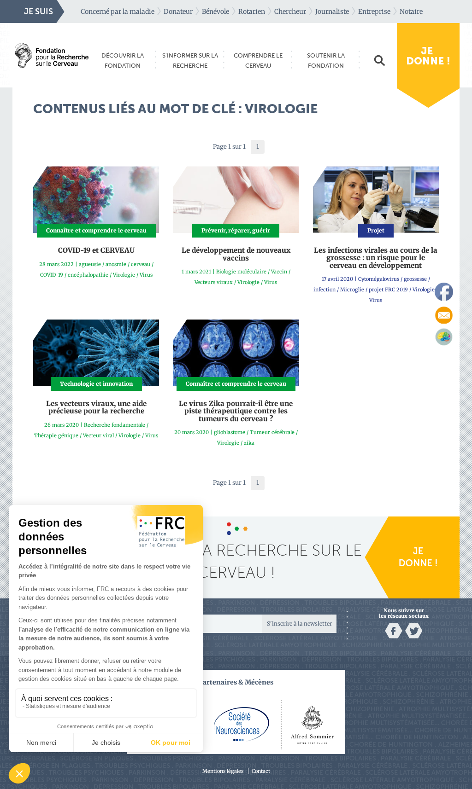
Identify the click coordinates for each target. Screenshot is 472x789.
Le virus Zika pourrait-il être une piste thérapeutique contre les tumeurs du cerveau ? (236, 411)
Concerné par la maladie (117, 11)
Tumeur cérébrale (272, 432)
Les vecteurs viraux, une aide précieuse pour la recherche (96, 407)
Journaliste (332, 11)
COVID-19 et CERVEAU (96, 250)
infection (324, 289)
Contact (261, 771)
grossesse (415, 279)
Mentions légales (222, 771)
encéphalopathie (88, 275)
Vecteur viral (98, 435)
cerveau (140, 264)
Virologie (124, 275)
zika (249, 443)
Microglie (352, 289)
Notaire (411, 11)
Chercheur (290, 11)
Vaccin (279, 271)
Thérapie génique (56, 435)
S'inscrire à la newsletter (299, 623)
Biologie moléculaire (241, 271)
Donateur (178, 11)
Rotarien (251, 11)
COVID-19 (51, 275)
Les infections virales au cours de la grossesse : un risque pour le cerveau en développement (375, 258)
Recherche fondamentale (114, 425)
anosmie (116, 264)
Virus (146, 275)
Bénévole (215, 11)
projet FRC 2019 (388, 289)
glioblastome (229, 432)
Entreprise (374, 11)
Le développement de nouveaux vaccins (236, 254)
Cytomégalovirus (378, 279)
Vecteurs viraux (214, 282)
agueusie (90, 264)
